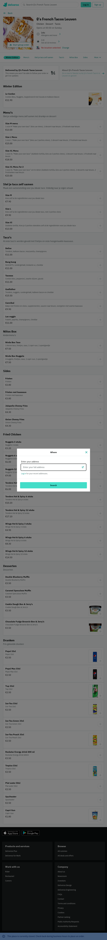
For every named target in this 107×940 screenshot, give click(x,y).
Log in (23, 473)
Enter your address (30, 461)
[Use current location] (83, 467)
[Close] (86, 452)
